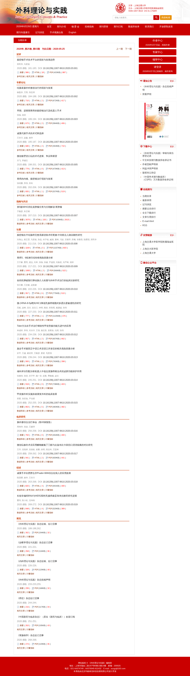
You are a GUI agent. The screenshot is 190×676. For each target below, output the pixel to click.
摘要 (22, 72)
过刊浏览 (39, 32)
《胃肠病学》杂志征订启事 (30, 635)
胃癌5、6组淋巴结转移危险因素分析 (35, 258)
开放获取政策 (166, 26)
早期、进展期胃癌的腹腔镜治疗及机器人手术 (39, 110)
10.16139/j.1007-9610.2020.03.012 (60, 334)
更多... (173, 81)
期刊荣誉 (103, 26)
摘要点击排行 (149, 208)
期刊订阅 (118, 26)
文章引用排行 (149, 217)
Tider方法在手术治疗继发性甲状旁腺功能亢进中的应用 (44, 326)
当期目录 (146, 196)
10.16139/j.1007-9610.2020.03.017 (60, 453)
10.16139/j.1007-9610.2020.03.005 (60, 164)
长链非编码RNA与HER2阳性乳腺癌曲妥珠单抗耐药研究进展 (47, 496)
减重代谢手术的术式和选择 (30, 133)
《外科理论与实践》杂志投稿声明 (33, 580)
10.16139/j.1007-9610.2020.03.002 (60, 96)
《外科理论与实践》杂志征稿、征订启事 (37, 524)
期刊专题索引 (23, 32)
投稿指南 (89, 26)
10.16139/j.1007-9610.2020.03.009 (60, 266)
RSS (144, 225)
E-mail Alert (148, 221)
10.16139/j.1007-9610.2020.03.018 (60, 482)
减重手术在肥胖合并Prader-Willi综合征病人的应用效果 (44, 473)
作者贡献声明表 (150, 164)
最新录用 (146, 200)
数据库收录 (133, 26)
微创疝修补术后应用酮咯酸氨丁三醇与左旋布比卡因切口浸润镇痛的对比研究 (55, 445)
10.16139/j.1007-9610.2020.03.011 (60, 312)
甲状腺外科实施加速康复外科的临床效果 (37, 394)
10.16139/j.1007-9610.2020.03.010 (60, 289)
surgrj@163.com (118, 668)
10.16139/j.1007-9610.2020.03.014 (60, 380)
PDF (51, 72)
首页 (49, 26)
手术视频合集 (56, 32)
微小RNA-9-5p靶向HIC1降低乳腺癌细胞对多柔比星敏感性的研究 (49, 303)
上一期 (119, 49)
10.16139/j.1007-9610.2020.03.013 (60, 357)
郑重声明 (146, 94)
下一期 (128, 49)
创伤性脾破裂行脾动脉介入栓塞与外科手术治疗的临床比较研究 (48, 280)
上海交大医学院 (150, 249)
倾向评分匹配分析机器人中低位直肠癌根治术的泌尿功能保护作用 (49, 371)
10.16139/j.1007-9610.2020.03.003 (60, 119)
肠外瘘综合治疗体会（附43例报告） (35, 422)
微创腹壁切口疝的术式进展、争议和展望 (37, 156)
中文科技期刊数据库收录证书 (156, 160)
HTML (37, 72)
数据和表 (21, 223)
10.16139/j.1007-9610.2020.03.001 (60, 68)
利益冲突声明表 (150, 168)
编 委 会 (75, 26)
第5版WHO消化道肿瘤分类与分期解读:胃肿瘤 (39, 207)
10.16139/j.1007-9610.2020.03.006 (60, 187)
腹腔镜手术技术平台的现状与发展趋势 (36, 60)
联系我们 (149, 26)
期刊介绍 (61, 26)
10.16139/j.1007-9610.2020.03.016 (60, 431)
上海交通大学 (149, 253)
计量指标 (40, 76)
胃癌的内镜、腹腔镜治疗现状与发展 (35, 179)
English (72, 32)
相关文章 (30, 76)
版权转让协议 (149, 172)
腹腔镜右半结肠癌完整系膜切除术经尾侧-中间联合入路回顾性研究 (49, 235)
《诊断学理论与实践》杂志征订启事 (35, 542)
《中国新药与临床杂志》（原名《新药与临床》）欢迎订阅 (46, 617)
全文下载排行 (149, 213)
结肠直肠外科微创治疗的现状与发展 (35, 88)
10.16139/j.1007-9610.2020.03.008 (60, 243)
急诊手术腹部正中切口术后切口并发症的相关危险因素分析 (46, 348)
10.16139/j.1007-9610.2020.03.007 (60, 215)
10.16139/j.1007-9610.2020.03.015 (60, 403)
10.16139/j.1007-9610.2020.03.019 (60, 504)
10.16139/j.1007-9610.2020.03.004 (60, 142)
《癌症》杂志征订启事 (28, 598)
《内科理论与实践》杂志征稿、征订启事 (37, 561)
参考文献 (21, 76)
